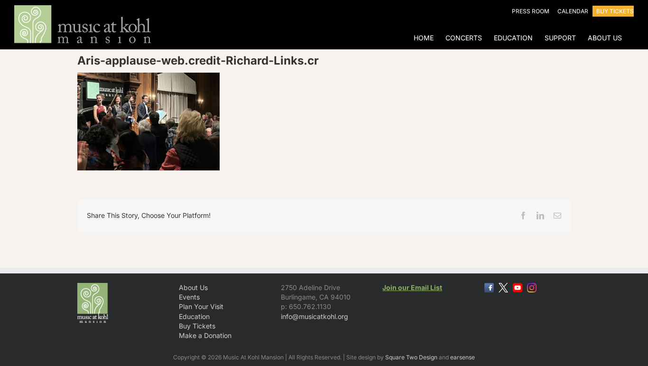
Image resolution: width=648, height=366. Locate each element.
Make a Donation (205, 335)
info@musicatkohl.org (314, 316)
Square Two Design (411, 357)
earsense (462, 357)
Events (189, 297)
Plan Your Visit (201, 306)
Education (194, 316)
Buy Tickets (197, 326)
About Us (193, 287)
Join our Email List (412, 287)
